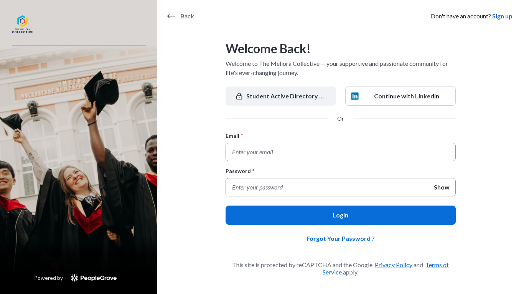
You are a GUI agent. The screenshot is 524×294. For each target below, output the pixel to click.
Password (240, 171)
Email (234, 135)
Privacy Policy (393, 264)
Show (442, 187)
